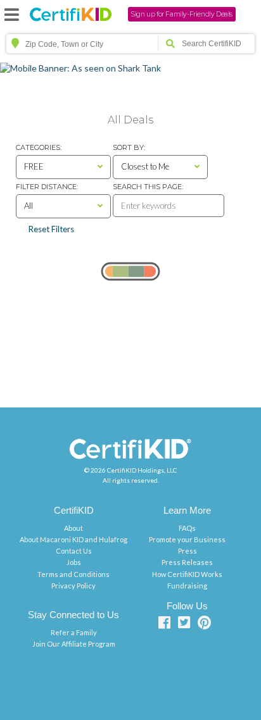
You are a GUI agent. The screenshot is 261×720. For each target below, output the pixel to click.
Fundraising (187, 585)
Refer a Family (74, 632)
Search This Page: (148, 186)
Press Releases (187, 562)
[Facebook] (167, 625)
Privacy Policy (73, 585)
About (73, 528)
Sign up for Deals (181, 14)
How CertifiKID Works (187, 574)
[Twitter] (187, 625)
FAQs (187, 528)
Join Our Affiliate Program (73, 644)
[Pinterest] (207, 625)
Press (187, 551)
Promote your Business (187, 539)
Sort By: (129, 147)
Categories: (38, 147)
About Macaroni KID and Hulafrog (73, 539)
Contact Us (74, 551)
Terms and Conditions (73, 574)
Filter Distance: (47, 186)
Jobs (74, 562)
